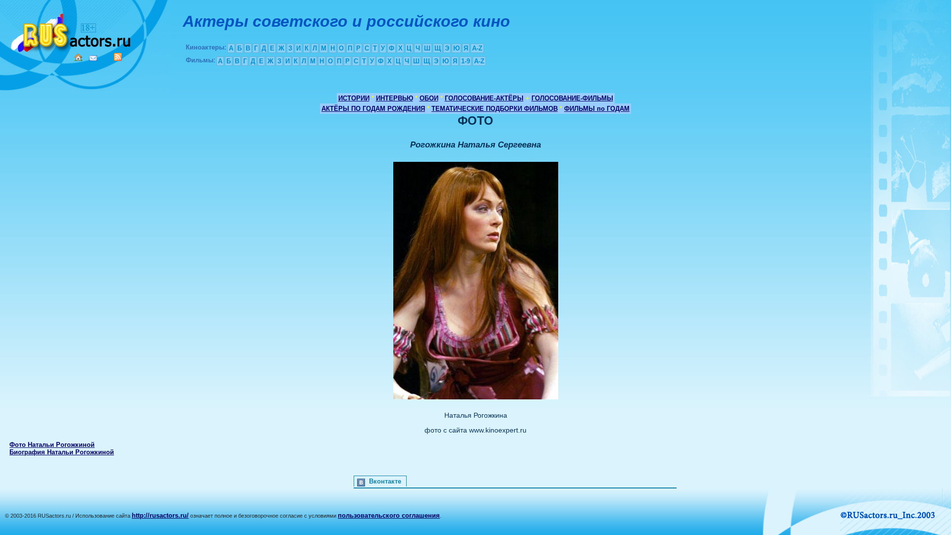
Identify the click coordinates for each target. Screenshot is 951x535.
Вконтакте (385, 481)
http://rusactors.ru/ (160, 515)
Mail (93, 58)
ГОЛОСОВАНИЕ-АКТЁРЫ (484, 98)
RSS (118, 57)
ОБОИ (429, 98)
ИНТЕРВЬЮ (394, 98)
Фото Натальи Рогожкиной (52, 444)
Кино (72, 31)
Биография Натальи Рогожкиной (61, 452)
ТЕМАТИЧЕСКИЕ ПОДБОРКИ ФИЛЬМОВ (494, 108)
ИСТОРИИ (354, 98)
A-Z (477, 48)
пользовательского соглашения (389, 515)
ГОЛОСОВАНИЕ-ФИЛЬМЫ (572, 98)
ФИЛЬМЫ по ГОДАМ (597, 108)
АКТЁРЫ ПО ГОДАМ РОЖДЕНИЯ (373, 108)
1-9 (465, 61)
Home (78, 57)
